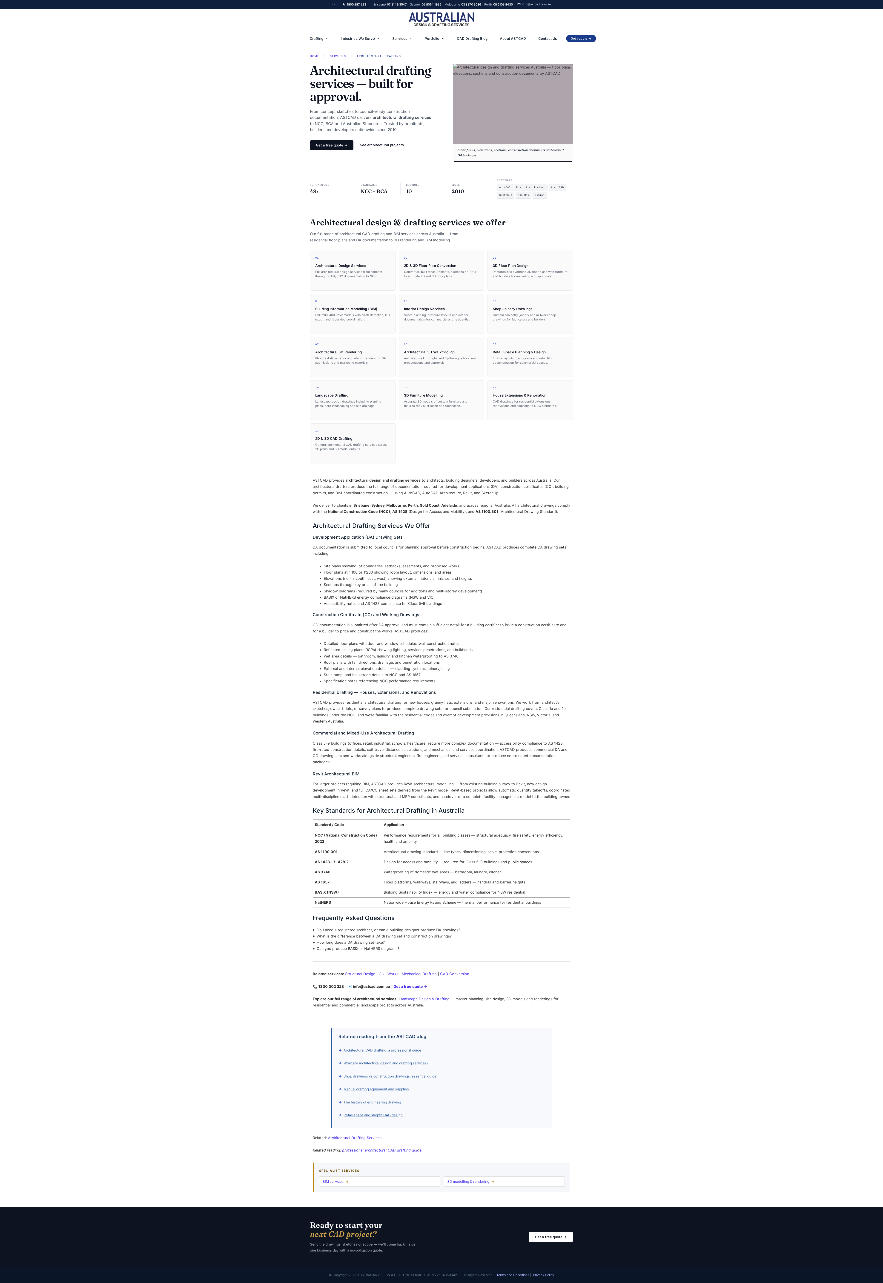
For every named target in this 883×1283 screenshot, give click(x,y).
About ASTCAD (513, 38)
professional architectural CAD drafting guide (381, 1150)
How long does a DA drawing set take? (351, 942)
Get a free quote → (331, 145)
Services (399, 38)
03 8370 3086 (462, 4)
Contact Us (547, 38)
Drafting (316, 38)
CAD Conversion (454, 974)
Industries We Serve (358, 38)
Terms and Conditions (512, 1275)
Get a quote (581, 38)
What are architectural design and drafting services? (386, 1063)
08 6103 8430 (498, 4)
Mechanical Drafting (419, 974)
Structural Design (360, 974)
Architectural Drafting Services (354, 1137)
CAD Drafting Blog (472, 38)
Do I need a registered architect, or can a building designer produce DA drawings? (388, 930)
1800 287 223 (356, 4)
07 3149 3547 (390, 4)
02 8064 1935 (425, 4)
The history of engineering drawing (372, 1102)
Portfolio (432, 38)
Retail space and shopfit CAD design (373, 1115)
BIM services (333, 1181)
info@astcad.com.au (536, 4)
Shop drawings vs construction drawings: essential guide (390, 1076)
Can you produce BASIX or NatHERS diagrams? (358, 948)
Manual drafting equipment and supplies (376, 1089)
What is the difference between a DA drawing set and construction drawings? (384, 936)
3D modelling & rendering (468, 1181)
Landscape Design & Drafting (424, 999)
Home (314, 56)
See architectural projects (382, 145)
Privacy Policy (543, 1275)
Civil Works (388, 974)
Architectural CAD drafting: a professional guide (382, 1050)
